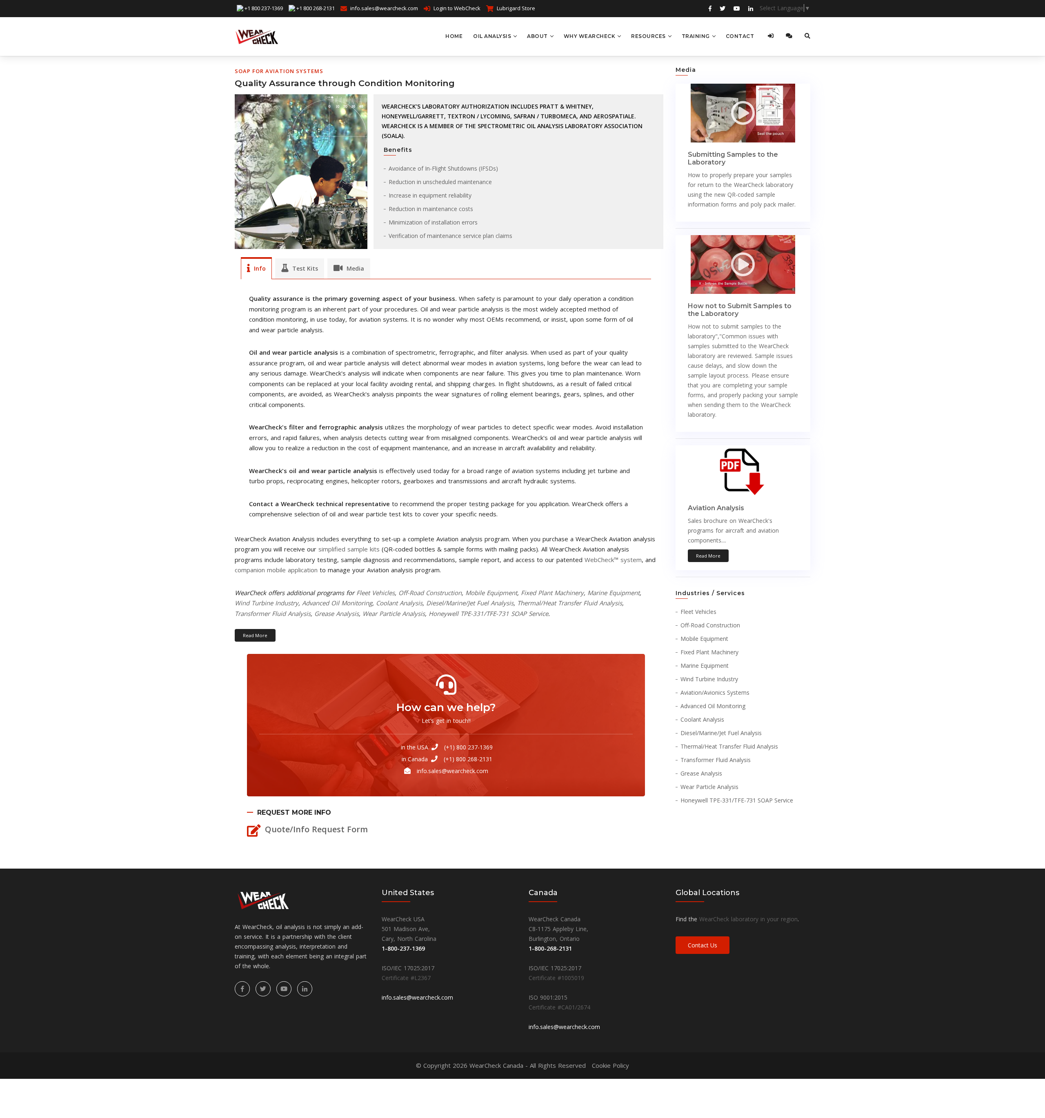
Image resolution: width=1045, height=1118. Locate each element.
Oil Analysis (492, 36)
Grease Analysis (336, 613)
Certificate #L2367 (406, 978)
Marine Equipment (613, 593)
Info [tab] (259, 268)
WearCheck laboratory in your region (748, 919)
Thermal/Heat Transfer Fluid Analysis (569, 603)
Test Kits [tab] (304, 268)
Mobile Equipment (491, 593)
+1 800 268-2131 (315, 8)
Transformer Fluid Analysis (273, 613)
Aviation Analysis (716, 508)
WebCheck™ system (613, 560)
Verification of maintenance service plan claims (450, 236)
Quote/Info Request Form (316, 829)
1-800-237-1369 (403, 948)
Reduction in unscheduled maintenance (440, 182)
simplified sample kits (349, 549)
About (537, 36)
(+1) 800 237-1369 (468, 747)
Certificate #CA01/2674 (559, 1007)
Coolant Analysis (399, 603)
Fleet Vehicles (375, 593)
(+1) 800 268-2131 (468, 759)
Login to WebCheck (457, 8)
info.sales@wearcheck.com (384, 8)
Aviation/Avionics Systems (714, 692)
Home (453, 36)
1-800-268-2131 (550, 948)
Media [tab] (354, 268)
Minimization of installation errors (433, 222)
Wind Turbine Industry (266, 603)
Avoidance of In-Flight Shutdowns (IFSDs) (443, 168)
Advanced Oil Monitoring (337, 603)
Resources (648, 36)
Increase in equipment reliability (430, 195)
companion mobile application (276, 570)
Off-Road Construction (430, 593)
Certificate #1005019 (556, 978)
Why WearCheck (590, 36)
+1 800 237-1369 (264, 8)
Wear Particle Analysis (393, 613)
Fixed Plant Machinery (552, 593)
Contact (740, 36)
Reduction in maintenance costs (431, 209)
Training (696, 36)
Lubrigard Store (516, 8)
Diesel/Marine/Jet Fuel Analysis (470, 603)
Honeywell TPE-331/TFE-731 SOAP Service (488, 613)
